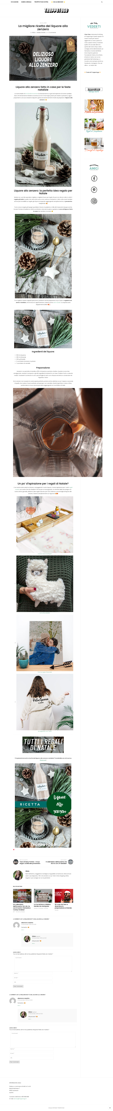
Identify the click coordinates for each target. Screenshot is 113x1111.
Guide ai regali (26, 2)
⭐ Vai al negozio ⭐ (58, 2)
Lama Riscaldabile (45, 613)
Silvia (33, 32)
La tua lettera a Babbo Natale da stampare (42, 905)
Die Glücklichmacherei (31, 93)
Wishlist (46, 908)
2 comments (52, 32)
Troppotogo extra (41, 2)
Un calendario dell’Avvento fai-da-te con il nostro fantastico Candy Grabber (22, 907)
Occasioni (14, 2)
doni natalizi (57, 302)
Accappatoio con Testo (45, 731)
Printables (40, 908)
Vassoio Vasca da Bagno (45, 554)
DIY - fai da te (17, 912)
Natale (39, 32)
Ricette (43, 32)
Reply (22, 929)
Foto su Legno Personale (45, 672)
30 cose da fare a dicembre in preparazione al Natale (63, 906)
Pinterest (43, 760)
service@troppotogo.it (20, 1099)
